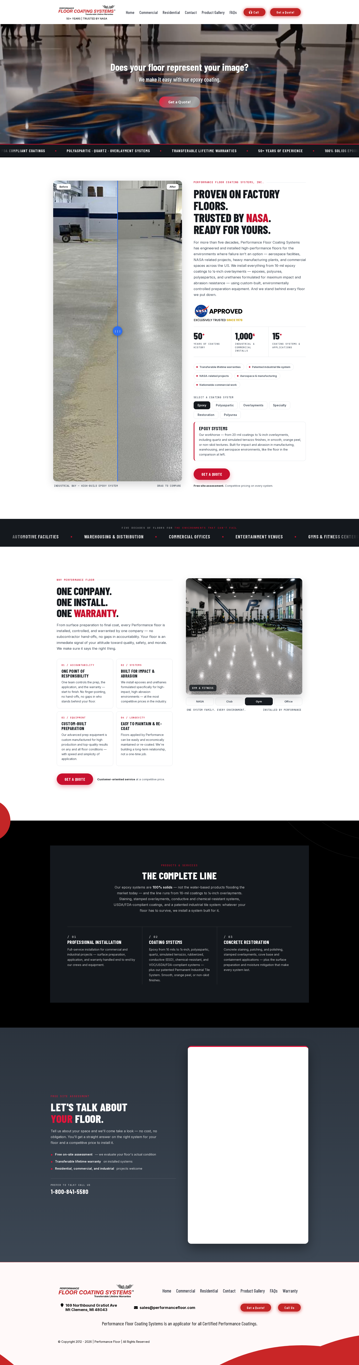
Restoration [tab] (206, 415)
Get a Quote (212, 474)
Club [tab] (229, 701)
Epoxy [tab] (202, 405)
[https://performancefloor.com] (86, 10)
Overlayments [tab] (253, 405)
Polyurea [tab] (230, 415)
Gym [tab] (259, 701)
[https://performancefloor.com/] (96, 1291)
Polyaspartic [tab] (225, 405)
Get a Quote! (179, 102)
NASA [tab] (200, 701)
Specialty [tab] (279, 405)
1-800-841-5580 (70, 1191)
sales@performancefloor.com (167, 1307)
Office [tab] (288, 701)
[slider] (117, 331)
